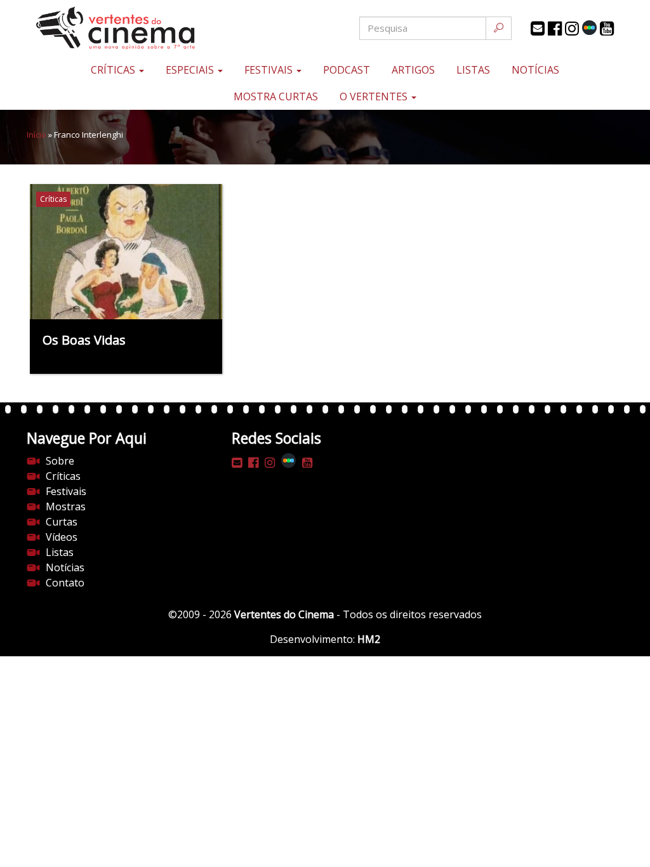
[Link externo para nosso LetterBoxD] (589, 27)
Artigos (413, 70)
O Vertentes (375, 96)
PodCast (346, 70)
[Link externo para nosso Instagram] (572, 28)
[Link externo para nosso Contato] (538, 28)
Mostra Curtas (276, 96)
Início (36, 134)
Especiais (191, 70)
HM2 (368, 639)
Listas (473, 70)
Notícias (535, 70)
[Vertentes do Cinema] (126, 28)
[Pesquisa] (499, 28)
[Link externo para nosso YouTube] (607, 28)
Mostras (66, 506)
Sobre (60, 461)
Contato (65, 583)
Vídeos (61, 537)
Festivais (269, 70)
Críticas (114, 70)
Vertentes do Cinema (284, 614)
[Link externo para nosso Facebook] (555, 28)
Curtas (61, 522)
